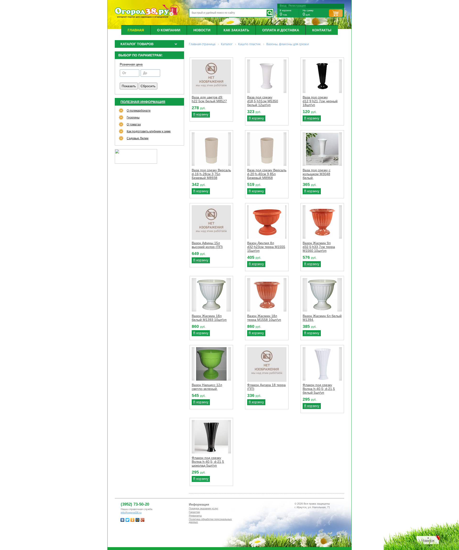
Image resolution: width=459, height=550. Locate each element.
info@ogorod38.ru (131, 512)
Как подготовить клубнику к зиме (149, 131)
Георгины (133, 117)
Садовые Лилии (137, 138)
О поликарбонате (139, 110)
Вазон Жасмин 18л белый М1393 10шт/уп (209, 318)
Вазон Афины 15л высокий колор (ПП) (207, 245)
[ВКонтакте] (122, 520)
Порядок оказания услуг (203, 508)
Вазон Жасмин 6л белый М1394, (322, 318)
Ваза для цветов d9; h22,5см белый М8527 (209, 99)
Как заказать (236, 30)
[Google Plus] (142, 520)
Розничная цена (131, 64)
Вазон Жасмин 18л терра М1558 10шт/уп (264, 318)
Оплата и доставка (280, 30)
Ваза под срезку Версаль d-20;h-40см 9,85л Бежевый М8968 (266, 174)
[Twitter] (127, 520)
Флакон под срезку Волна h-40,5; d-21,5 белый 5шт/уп (319, 388)
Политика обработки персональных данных (210, 520)
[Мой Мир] (137, 520)
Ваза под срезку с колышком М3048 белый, (316, 174)
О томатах (134, 124)
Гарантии (194, 512)
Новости (201, 30)
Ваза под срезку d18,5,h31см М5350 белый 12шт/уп (262, 101)
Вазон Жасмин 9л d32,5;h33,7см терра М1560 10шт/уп (319, 247)
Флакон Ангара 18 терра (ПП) (266, 387)
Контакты (321, 30)
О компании (168, 30)
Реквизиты (195, 515)
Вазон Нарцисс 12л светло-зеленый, (207, 387)
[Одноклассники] (132, 520)
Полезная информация (142, 102)
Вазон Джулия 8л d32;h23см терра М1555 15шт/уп (266, 247)
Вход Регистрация (293, 5)
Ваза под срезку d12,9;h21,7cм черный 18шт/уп (320, 101)
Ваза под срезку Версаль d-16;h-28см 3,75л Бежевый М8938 (211, 174)
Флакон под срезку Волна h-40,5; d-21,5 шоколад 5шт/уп (208, 461)
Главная (136, 30)
